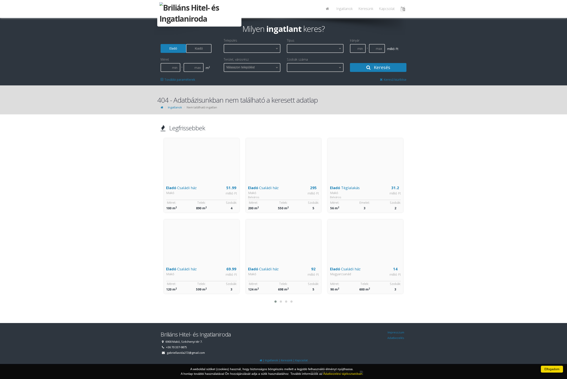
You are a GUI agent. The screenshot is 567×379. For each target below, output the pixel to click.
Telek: (201, 202)
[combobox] (252, 48)
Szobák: (231, 202)
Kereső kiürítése (394, 79)
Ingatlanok (344, 8)
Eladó (173, 48)
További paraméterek (179, 79)
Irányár (354, 40)
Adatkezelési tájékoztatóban (342, 373)
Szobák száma (297, 59)
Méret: (171, 202)
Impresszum (396, 332)
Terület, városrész (236, 59)
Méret (165, 59)
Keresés (381, 67)
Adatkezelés (395, 338)
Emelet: (282, 202)
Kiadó (199, 48)
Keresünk (365, 8)
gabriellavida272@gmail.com (186, 353)
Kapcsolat (387, 8)
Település (230, 40)
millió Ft (231, 193)
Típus (290, 40)
